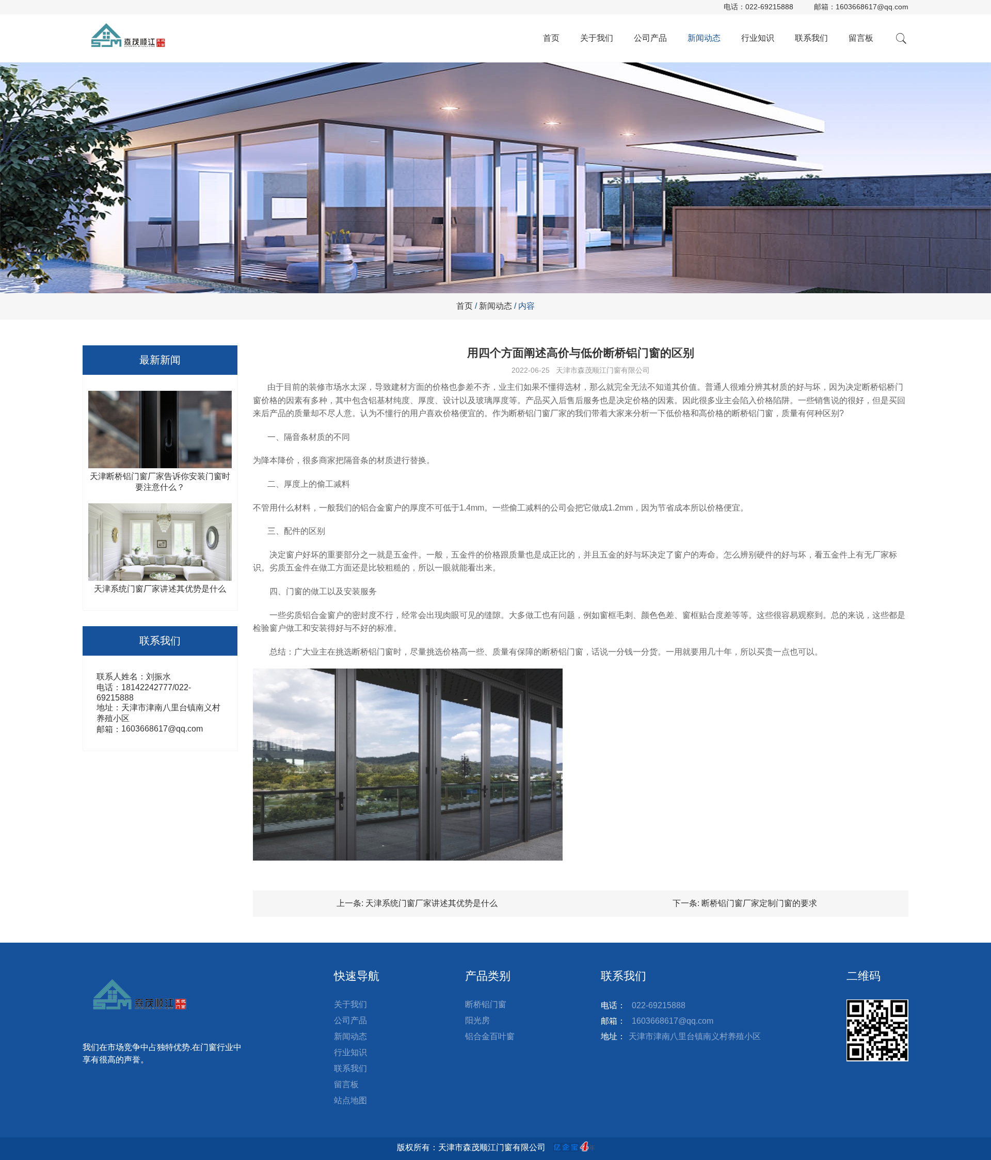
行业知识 (757, 38)
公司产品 (650, 38)
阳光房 (477, 1020)
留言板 (861, 38)
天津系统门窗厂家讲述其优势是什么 (431, 903)
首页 (551, 38)
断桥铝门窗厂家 (538, 413)
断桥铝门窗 (485, 1004)
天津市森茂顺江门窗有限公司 (603, 370)
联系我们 (811, 38)
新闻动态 (704, 38)
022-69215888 (769, 7)
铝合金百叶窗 (490, 1036)
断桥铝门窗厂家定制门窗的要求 (759, 903)
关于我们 (596, 38)
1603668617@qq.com (872, 7)
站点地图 (350, 1100)
